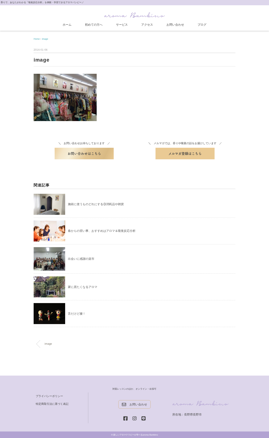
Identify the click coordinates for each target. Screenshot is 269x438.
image (45, 39)
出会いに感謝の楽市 (81, 258)
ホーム (67, 24)
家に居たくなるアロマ (82, 287)
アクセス (147, 24)
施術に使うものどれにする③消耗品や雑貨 (96, 204)
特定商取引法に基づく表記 (52, 403)
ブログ (202, 24)
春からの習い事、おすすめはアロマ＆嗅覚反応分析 (102, 230)
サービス (122, 24)
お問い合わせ (175, 24)
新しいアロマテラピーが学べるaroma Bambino (135, 435)
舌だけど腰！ (77, 313)
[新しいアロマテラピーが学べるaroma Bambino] (134, 14)
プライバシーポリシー (49, 396)
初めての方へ (94, 24)
